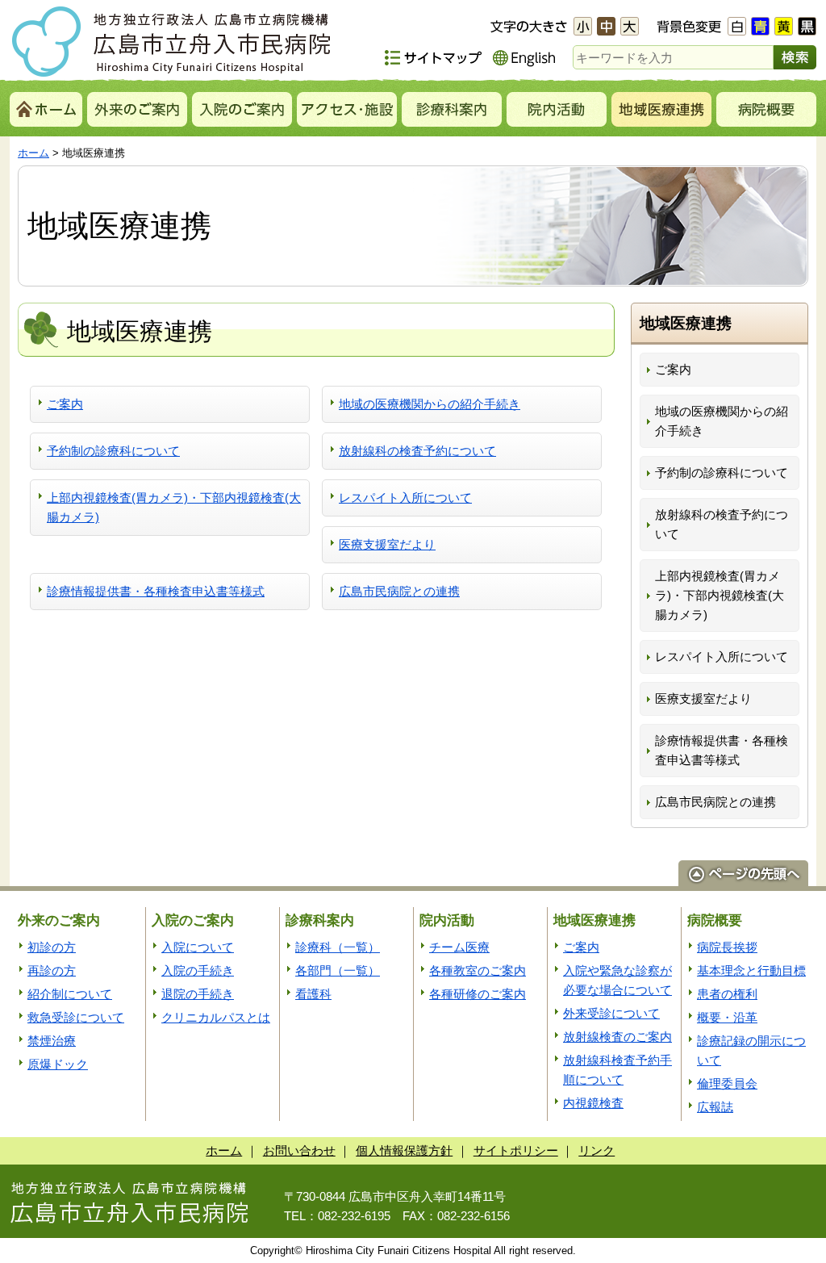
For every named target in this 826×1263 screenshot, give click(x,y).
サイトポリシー (515, 1150)
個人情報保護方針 (404, 1150)
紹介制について (69, 994)
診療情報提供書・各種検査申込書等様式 (156, 591)
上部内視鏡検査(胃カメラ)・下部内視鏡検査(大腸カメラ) (174, 507)
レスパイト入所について (405, 497)
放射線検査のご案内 (617, 1036)
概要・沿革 (727, 1017)
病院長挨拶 (727, 947)
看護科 (313, 994)
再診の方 (51, 970)
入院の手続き (197, 970)
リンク (596, 1150)
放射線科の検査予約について (417, 451)
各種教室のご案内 (477, 970)
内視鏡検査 (593, 1103)
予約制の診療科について (113, 451)
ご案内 (65, 404)
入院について (197, 947)
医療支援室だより (387, 544)
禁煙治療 (51, 1041)
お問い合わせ (299, 1150)
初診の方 (51, 947)
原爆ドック (57, 1064)
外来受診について (611, 1013)
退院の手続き (197, 994)
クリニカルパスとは (215, 1017)
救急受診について (75, 1017)
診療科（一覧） (337, 947)
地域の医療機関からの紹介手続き (429, 404)
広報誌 (715, 1107)
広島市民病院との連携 (399, 591)
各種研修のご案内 (477, 994)
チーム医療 (459, 947)
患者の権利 (727, 994)
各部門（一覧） (337, 970)
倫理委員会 (727, 1083)
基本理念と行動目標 (751, 970)
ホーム (33, 153)
